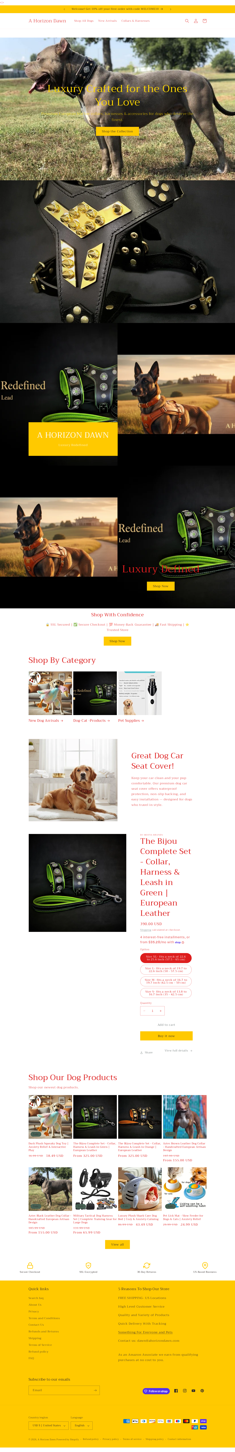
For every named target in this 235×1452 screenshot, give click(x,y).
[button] (187, 21)
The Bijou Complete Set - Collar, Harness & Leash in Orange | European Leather (139, 1147)
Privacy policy (111, 1439)
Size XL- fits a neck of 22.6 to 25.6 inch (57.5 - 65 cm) (166, 958)
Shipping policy (155, 1439)
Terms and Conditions (44, 1318)
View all (117, 1244)
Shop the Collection (117, 131)
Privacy (34, 1311)
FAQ (31, 1358)
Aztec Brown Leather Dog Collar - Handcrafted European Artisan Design (184, 1147)
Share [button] (149, 1052)
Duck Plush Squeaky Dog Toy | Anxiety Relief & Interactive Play (49, 1147)
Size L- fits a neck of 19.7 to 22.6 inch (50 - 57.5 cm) (166, 970)
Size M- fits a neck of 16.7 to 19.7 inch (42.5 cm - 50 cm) (166, 981)
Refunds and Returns (44, 1331)
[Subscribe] (95, 1390)
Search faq (36, 1298)
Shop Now (161, 586)
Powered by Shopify (67, 1439)
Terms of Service (40, 1344)
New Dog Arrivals (44, 721)
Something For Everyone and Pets (145, 1332)
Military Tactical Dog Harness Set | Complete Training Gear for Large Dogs (95, 1219)
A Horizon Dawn (47, 1439)
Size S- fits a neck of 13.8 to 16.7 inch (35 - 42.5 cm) (166, 993)
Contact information (179, 1439)
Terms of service (132, 1439)
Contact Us (36, 1324)
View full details (176, 1050)
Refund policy (39, 1351)
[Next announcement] (170, 9)
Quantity (146, 1003)
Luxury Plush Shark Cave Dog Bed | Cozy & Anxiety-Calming (138, 1217)
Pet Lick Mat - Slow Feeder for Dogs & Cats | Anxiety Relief (183, 1217)
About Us (35, 1304)
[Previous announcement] (64, 9)
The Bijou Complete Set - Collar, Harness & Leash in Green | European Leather (94, 1147)
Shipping (145, 930)
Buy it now (166, 1036)
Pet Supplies (129, 721)
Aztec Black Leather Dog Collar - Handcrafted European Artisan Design (50, 1219)
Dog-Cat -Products (89, 721)
